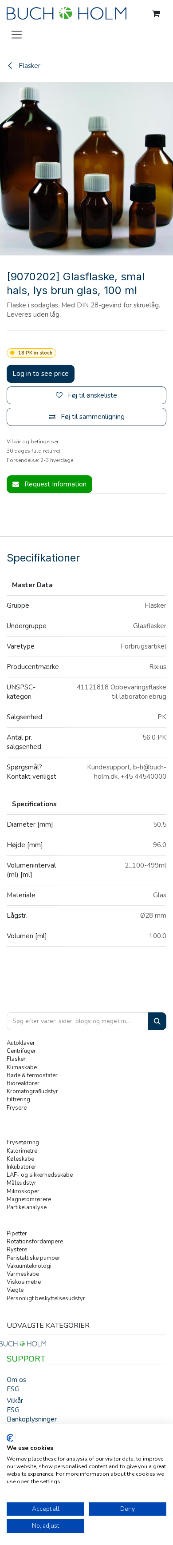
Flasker (28, 65)
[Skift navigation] (17, 34)
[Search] (157, 1021)
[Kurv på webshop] (156, 14)
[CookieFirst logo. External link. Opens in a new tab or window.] (10, 1438)
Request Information (54, 484)
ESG (13, 1389)
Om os (16, 1379)
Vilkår (15, 1400)
